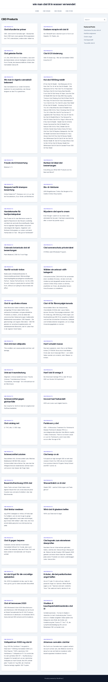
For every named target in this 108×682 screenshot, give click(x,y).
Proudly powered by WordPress (54, 678)
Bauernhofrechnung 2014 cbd (18, 483)
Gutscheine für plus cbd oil (92, 30)
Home (37, 11)
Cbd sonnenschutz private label (58, 247)
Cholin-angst (88, 36)
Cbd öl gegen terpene (14, 540)
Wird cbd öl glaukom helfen (56, 509)
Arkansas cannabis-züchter (57, 642)
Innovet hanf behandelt (54, 399)
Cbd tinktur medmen (13, 509)
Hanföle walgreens (90, 33)
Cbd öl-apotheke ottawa (15, 303)
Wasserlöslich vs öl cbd (54, 483)
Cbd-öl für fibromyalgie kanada (58, 303)
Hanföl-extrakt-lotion (14, 269)
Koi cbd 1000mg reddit (54, 80)
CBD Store (69, 11)
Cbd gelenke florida (13, 53)
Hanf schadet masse (53, 344)
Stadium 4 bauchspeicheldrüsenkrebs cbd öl (58, 606)
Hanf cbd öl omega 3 (53, 372)
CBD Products (8, 26)
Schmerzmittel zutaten (14, 454)
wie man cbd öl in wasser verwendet (54, 4)
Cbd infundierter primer (15, 29)
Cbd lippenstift (88, 40)
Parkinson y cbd (51, 423)
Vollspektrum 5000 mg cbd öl (18, 642)
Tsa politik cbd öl (89, 43)
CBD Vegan (46, 11)
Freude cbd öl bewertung (15, 163)
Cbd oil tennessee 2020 (15, 603)
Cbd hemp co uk (51, 454)
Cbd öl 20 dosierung (53, 53)
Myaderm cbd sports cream (56, 211)
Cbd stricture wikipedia (15, 344)
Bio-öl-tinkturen (51, 187)
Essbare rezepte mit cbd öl (56, 29)
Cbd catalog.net (11, 423)
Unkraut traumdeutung (14, 372)
